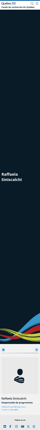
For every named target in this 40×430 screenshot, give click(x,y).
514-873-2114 (6, 410)
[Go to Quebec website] (8, 3)
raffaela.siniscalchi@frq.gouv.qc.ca (13, 407)
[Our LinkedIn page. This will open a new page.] (5, 426)
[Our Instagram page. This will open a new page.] (17, 426)
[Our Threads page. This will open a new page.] (35, 426)
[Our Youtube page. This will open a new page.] (23, 426)
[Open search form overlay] (32, 3)
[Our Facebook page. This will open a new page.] (11, 426)
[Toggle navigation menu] (37, 3)
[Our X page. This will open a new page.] (29, 426)
